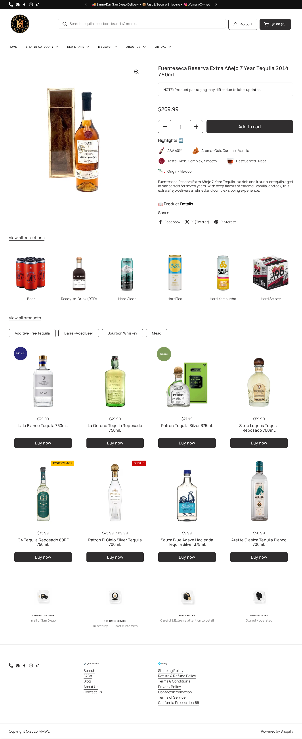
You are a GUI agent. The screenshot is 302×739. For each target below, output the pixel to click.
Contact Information (175, 692)
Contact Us (93, 692)
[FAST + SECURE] (187, 596)
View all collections (26, 237)
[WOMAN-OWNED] (259, 596)
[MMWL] (20, 24)
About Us (91, 686)
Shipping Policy (170, 670)
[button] (275, 24)
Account (246, 24)
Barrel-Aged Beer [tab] (78, 333)
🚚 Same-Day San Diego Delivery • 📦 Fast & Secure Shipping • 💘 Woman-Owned (151, 4)
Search (90, 670)
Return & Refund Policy (177, 675)
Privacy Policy (169, 686)
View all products (25, 317)
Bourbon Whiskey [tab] (122, 333)
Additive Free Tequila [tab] (32, 333)
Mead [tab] (156, 333)
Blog (87, 681)
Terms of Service (172, 697)
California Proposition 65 (178, 702)
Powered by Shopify (277, 731)
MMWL (44, 731)
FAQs (88, 675)
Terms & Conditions (174, 681)
